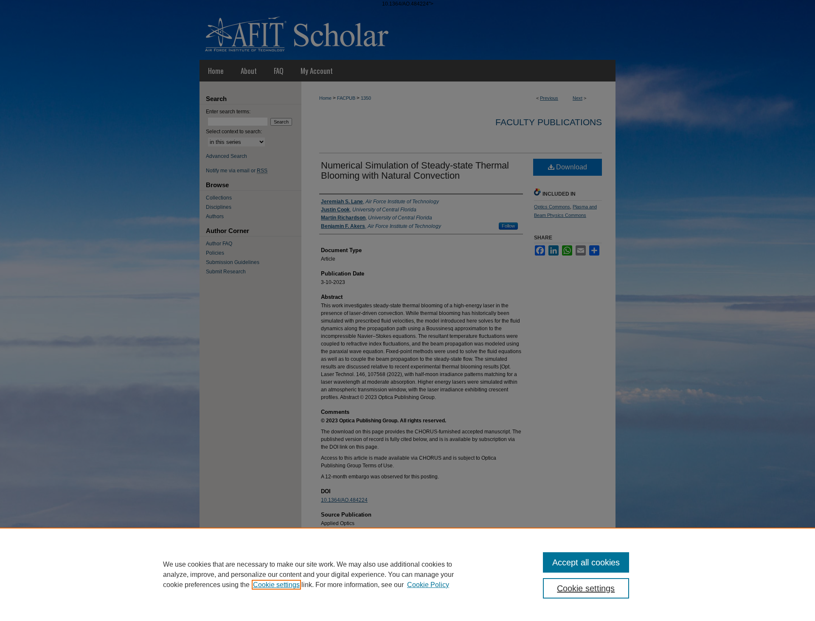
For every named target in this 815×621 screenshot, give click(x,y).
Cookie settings (276, 584)
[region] (407, 574)
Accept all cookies (586, 562)
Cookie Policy (428, 584)
